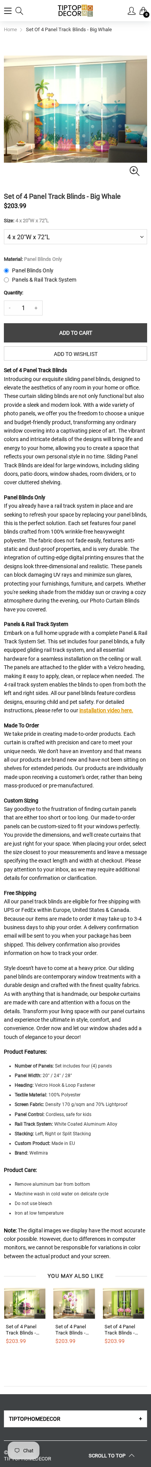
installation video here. (106, 710)
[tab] (75, 1419)
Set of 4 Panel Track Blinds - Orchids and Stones (70, 1330)
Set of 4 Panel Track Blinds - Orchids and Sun (24, 1330)
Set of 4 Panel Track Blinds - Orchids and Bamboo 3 (120, 1330)
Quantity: (13, 292)
